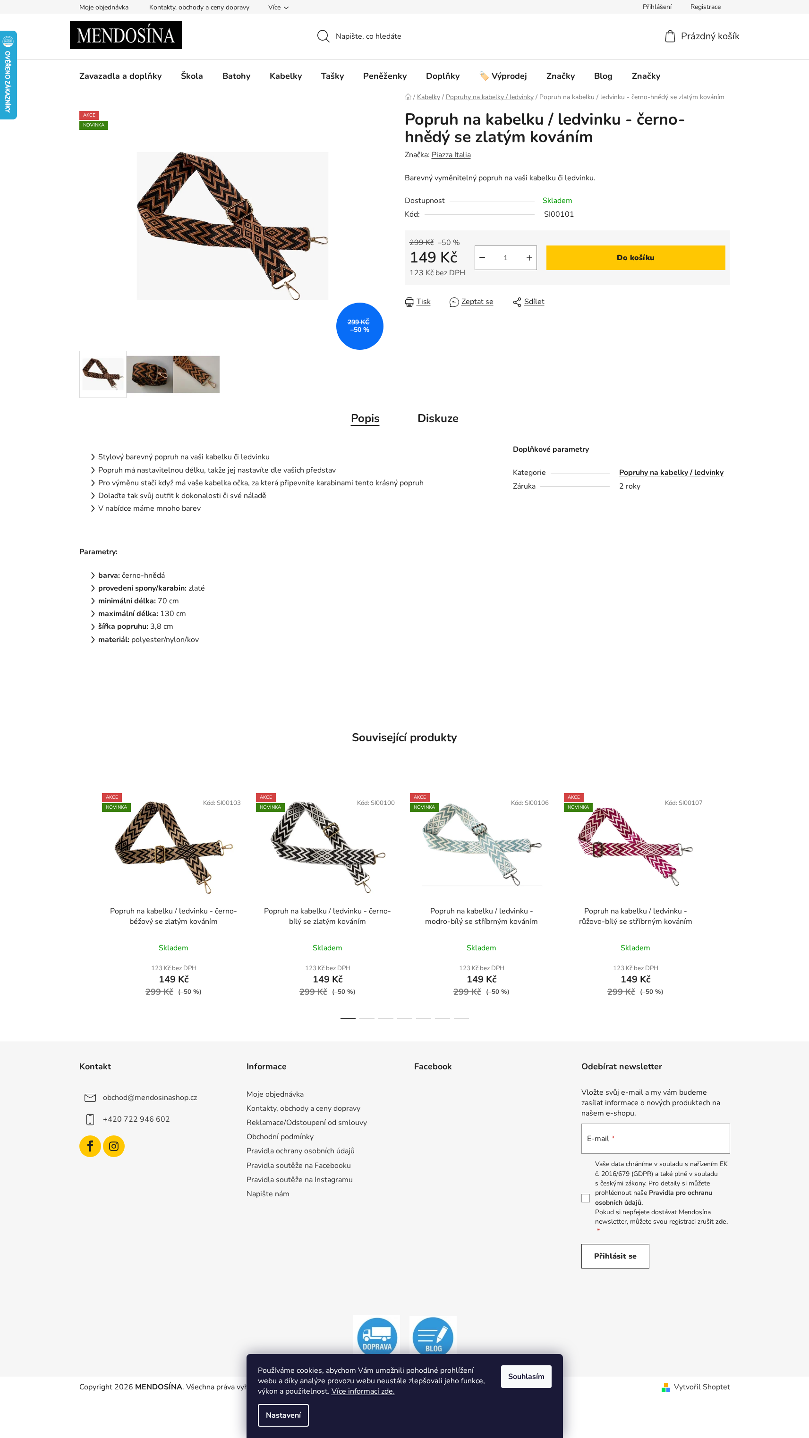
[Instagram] (114, 1146)
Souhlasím (526, 1376)
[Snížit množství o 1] (482, 258)
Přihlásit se (615, 1256)
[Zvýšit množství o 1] (529, 258)
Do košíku (636, 258)
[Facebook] (90, 1146)
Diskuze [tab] (438, 418)
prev (86, 903)
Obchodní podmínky (280, 1137)
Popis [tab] (365, 418)
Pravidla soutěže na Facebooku (299, 1165)
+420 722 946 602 (136, 1119)
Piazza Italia (451, 155)
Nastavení (283, 1415)
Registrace (705, 6)
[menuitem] (120, 76)
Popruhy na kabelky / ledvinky (671, 472)
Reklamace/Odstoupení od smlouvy (307, 1122)
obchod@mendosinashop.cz (150, 1097)
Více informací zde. (363, 1391)
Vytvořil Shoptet (702, 1387)
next (722, 903)
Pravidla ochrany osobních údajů (301, 1151)
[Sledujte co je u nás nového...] (433, 1337)
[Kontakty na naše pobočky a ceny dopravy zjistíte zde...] (376, 1337)
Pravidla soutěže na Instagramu (300, 1180)
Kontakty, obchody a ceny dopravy (199, 7)
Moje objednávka (103, 7)
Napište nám (268, 1194)
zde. (721, 1221)
